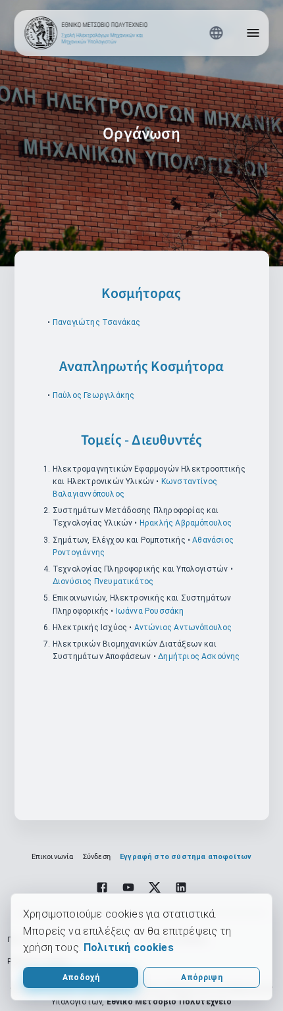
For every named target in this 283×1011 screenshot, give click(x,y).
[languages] (216, 33)
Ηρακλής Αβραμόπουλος (186, 523)
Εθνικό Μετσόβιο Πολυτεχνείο (169, 1001)
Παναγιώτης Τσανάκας (97, 322)
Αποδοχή (81, 977)
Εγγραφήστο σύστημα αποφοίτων (185, 856)
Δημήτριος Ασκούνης (199, 656)
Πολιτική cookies (129, 947)
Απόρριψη (201, 977)
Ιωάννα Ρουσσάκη (150, 611)
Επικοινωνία (53, 856)
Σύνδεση (97, 856)
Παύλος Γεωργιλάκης (93, 395)
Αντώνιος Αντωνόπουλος (183, 627)
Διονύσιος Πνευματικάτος (103, 581)
